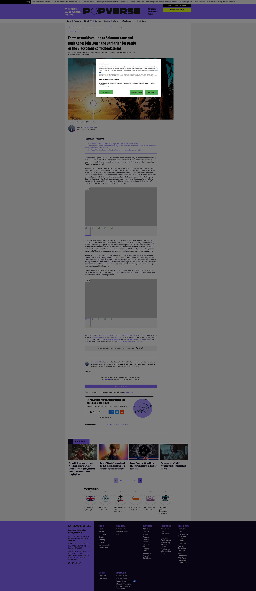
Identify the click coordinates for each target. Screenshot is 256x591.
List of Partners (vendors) (104, 86)
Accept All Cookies (151, 92)
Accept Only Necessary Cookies (136, 92)
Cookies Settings (106, 92)
